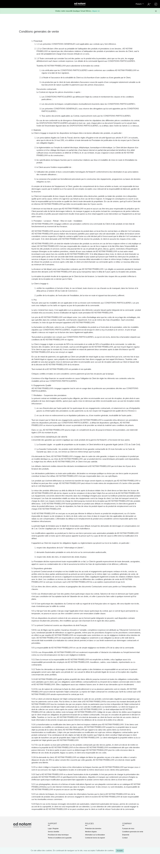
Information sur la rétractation (95, 835)
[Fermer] (156, 11)
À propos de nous (128, 828)
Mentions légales (91, 832)
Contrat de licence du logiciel (95, 838)
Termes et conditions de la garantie (60, 838)
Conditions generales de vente (132, 832)
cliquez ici (96, 11)
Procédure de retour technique (58, 835)
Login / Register (53, 828)
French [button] (139, 4)
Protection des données (93, 828)
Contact (125, 838)
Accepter (120, 851)
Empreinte (125, 835)
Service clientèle (53, 832)
